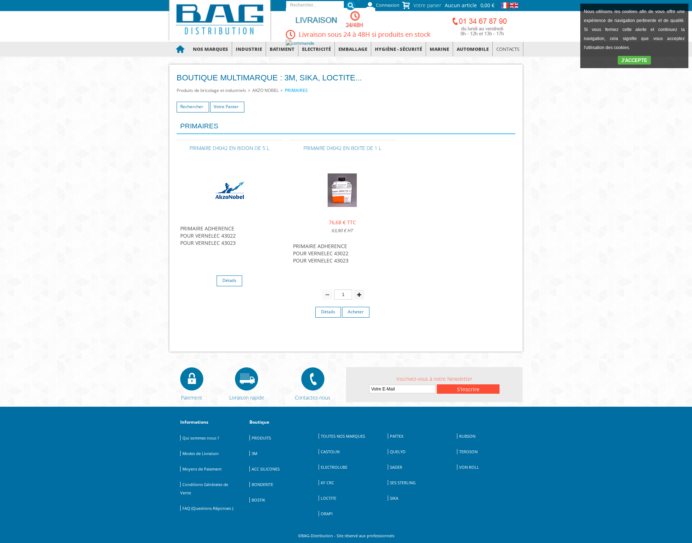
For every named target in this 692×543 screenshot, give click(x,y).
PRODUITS (261, 438)
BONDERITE (262, 484)
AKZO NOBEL (265, 90)
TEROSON (468, 451)
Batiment (282, 49)
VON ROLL (469, 467)
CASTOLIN (330, 451)
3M (254, 453)
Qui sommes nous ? (200, 438)
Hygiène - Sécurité (398, 49)
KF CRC (327, 482)
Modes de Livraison (200, 453)
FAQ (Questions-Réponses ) (207, 508)
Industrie (249, 49)
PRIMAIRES (296, 90)
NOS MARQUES (210, 49)
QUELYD (397, 451)
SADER (396, 467)
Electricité (316, 49)
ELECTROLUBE (334, 467)
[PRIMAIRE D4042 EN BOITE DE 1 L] (342, 209)
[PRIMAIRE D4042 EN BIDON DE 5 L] (230, 209)
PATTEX (396, 436)
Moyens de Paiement (202, 469)
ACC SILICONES (266, 469)
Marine (439, 49)
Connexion (387, 5)
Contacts (507, 49)
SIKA (394, 498)
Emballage (352, 49)
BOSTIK (258, 500)
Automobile (473, 49)
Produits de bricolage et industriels (211, 90)
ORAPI (327, 513)
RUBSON (467, 436)
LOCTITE (328, 498)
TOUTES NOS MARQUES (343, 436)
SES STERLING (403, 482)
